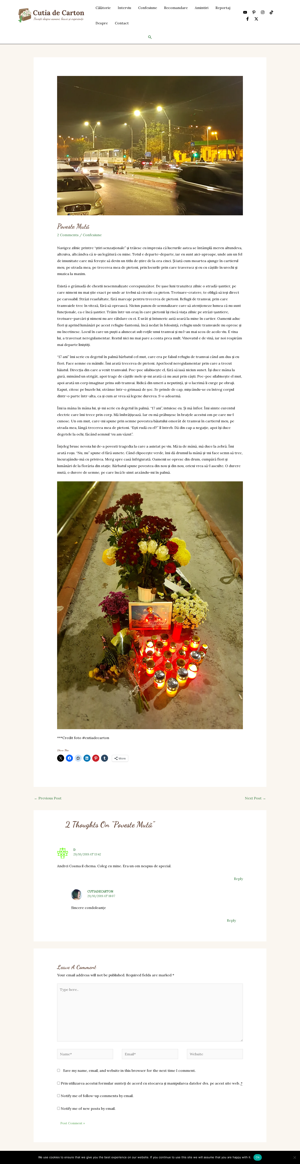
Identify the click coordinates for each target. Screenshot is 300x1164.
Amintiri (201, 7)
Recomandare (176, 7)
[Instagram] (263, 12)
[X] (256, 19)
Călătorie (103, 7)
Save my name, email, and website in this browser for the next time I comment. (129, 1070)
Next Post (255, 798)
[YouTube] (245, 12)
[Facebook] (247, 19)
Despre (102, 23)
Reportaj (222, 7)
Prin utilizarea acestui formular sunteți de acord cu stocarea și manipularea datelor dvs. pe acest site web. (151, 1083)
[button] (150, 37)
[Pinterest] (254, 12)
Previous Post (47, 798)
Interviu (124, 7)
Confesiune (147, 7)
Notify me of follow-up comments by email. (97, 1096)
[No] (294, 1157)
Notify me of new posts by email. (88, 1108)
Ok (258, 1157)
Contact (122, 23)
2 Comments (68, 235)
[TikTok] (271, 12)
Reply (238, 878)
